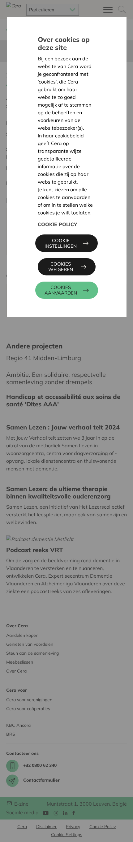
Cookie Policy (57, 224)
